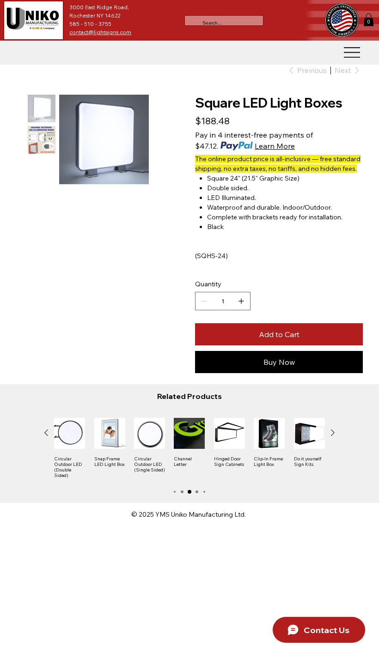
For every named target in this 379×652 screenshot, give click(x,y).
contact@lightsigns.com (100, 32)
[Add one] (241, 301)
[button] (368, 19)
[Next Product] (332, 432)
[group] (189, 448)
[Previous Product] (46, 432)
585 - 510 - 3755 (91, 24)
